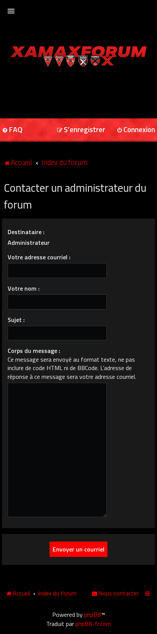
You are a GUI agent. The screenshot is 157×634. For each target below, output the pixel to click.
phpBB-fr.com (93, 623)
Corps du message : (34, 350)
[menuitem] (81, 130)
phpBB (92, 614)
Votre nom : (24, 288)
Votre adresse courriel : (39, 257)
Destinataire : (26, 231)
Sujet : (16, 319)
